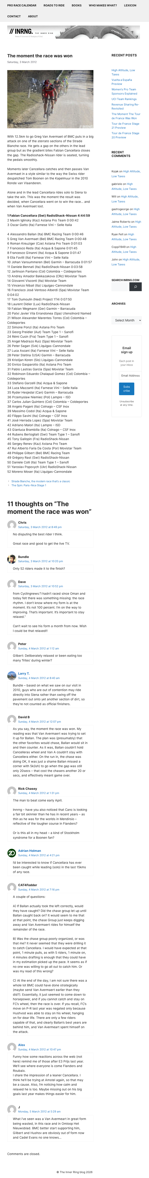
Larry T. (24, 673)
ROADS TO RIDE (54, 5)
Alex (21, 1045)
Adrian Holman (29, 851)
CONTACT (14, 16)
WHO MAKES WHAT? (103, 5)
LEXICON (130, 5)
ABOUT (33, 16)
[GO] (135, 286)
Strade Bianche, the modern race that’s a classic (40, 481)
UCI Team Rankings (124, 99)
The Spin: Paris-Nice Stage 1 (28, 485)
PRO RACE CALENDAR (21, 5)
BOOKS (77, 5)
